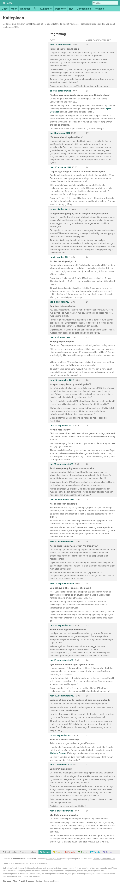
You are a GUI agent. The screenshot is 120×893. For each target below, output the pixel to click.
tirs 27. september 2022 (61, 464)
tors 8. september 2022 (61, 735)
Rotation (99, 8)
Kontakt (39, 881)
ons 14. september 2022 (62, 625)
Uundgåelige (84, 8)
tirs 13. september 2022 (61, 660)
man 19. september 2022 (62, 541)
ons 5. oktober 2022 (60, 257)
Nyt (71, 8)
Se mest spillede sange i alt (104, 858)
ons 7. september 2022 (61, 764)
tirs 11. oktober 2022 (60, 132)
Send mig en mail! (53, 858)
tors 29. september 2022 (62, 379)
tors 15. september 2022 (62, 583)
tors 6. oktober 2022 (60, 209)
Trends (7, 3)
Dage (5, 8)
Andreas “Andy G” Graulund (24, 858)
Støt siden (7, 881)
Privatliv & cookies (26, 881)
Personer (60, 8)
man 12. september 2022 (62, 695)
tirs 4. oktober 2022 (59, 301)
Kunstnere (46, 8)
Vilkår (15, 881)
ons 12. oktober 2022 (60, 90)
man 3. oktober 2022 (60, 337)
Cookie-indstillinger (51, 881)
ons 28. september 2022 (62, 425)
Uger (14, 8)
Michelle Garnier (58, 753)
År (35, 8)
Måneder (25, 8)
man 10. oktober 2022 (60, 167)
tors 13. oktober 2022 (60, 44)
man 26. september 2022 (62, 499)
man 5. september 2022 (61, 810)
